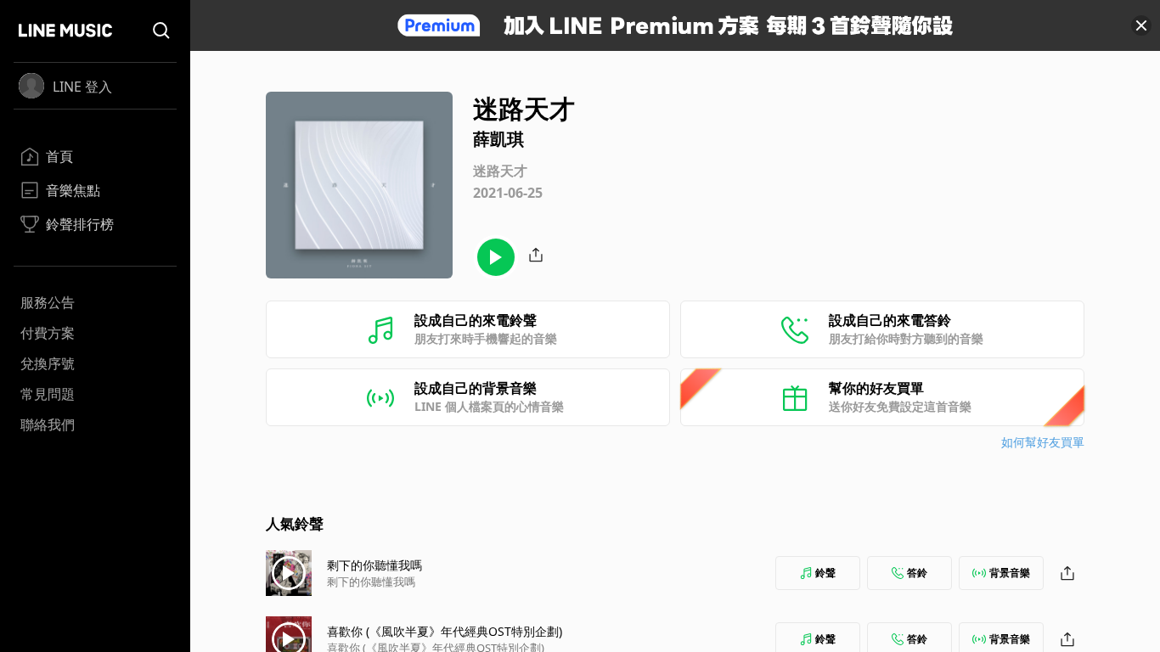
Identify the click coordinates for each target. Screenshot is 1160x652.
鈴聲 (825, 572)
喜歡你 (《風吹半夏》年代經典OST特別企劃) (444, 631)
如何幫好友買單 (1042, 442)
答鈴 (917, 572)
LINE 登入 (82, 86)
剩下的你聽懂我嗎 (374, 565)
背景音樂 (1009, 572)
